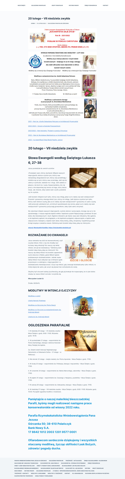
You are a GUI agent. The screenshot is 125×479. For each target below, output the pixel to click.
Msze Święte (21, 5)
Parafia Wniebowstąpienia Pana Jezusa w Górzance (30, 460)
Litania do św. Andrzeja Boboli (38, 317)
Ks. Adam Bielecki (77, 473)
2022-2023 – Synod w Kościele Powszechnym (44, 126)
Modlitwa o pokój (34, 296)
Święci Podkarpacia (91, 5)
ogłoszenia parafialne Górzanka (58, 23)
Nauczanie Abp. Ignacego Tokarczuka (26, 463)
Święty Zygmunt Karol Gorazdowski (48, 465)
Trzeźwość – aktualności (74, 460)
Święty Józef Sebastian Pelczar (24, 465)
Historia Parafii (74, 5)
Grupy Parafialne (57, 5)
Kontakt (105, 5)
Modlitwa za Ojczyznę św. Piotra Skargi (42, 305)
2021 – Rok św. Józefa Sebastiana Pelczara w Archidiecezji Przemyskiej (53, 121)
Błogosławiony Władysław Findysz (52, 468)
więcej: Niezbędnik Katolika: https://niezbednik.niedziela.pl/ (49, 228)
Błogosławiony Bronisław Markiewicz (26, 468)
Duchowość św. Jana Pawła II (49, 463)
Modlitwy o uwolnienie (38, 473)
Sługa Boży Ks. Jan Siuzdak (74, 468)
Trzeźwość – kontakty (21, 473)
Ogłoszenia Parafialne (38, 5)
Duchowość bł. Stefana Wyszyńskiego (73, 463)
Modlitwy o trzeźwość (55, 473)
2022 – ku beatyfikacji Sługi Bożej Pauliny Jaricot (45, 140)
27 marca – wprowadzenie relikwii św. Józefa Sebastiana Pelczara (73, 471)
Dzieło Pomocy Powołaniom (44, 476)
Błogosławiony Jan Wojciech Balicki (73, 465)
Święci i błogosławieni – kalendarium (95, 460)
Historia (87, 468)
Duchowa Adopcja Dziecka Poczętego (97, 473)
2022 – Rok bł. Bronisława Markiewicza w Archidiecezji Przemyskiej (51, 135)
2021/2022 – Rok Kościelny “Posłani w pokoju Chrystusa (47, 131)
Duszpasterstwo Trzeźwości (23, 476)
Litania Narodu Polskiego (37, 301)
